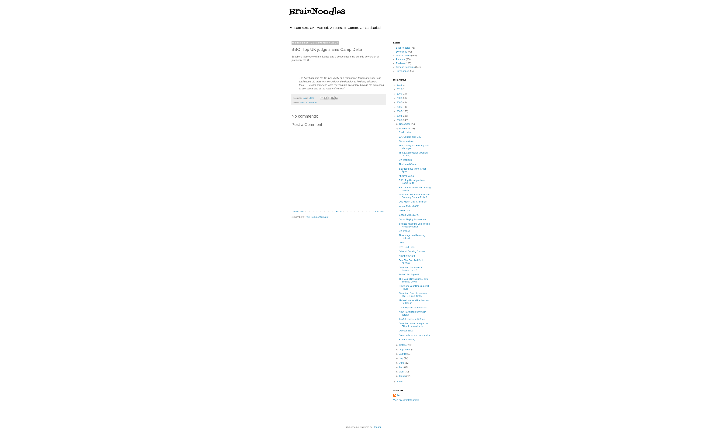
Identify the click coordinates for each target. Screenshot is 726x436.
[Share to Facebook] (333, 98)
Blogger (377, 427)
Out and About (403, 55)
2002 (400, 381)
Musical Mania (406, 176)
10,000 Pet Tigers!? (409, 274)
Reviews (400, 63)
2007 (400, 102)
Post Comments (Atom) (317, 217)
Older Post (379, 211)
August (403, 354)
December (405, 124)
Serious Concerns (308, 102)
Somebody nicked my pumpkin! (415, 335)
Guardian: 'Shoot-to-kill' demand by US (411, 269)
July (401, 358)
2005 (400, 111)
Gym (401, 242)
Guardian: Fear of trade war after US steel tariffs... (413, 294)
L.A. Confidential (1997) (411, 137)
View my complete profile (406, 400)
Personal (400, 59)
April (402, 371)
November (405, 128)
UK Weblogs (405, 160)
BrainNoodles (317, 12)
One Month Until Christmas (413, 201)
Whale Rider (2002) (409, 206)
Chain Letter (405, 132)
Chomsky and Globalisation (413, 307)
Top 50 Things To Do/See (412, 319)
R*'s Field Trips (406, 247)
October (403, 345)
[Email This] (322, 98)
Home (339, 211)
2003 (400, 120)
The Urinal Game (408, 164)
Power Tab (404, 210)
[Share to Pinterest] (336, 98)
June (402, 363)
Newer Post (298, 211)
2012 (400, 85)
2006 (400, 107)
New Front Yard (407, 255)
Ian (398, 395)
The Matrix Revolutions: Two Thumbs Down (413, 280)
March (402, 376)
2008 (400, 98)
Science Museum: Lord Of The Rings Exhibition (414, 225)
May (401, 367)
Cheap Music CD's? (409, 215)
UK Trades (404, 231)
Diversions (401, 51)
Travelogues (402, 71)
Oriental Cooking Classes (412, 251)
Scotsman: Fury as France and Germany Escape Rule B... (414, 196)
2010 (400, 89)
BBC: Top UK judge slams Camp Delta (412, 181)
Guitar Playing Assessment (412, 219)
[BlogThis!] (325, 98)
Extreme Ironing (407, 339)
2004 (400, 116)
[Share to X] (329, 98)
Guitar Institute (406, 141)
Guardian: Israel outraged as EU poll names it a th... (413, 324)
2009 (400, 93)
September (405, 349)
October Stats (406, 330)
